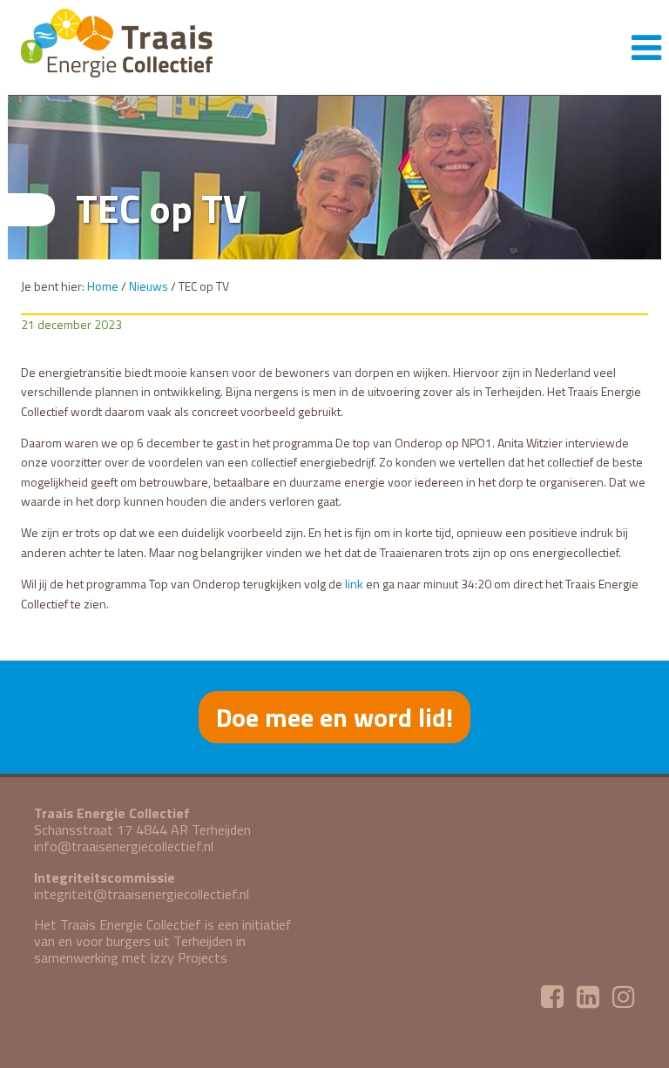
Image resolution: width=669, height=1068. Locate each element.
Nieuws (148, 286)
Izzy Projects (188, 957)
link (354, 583)
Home (102, 286)
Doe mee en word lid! (334, 717)
